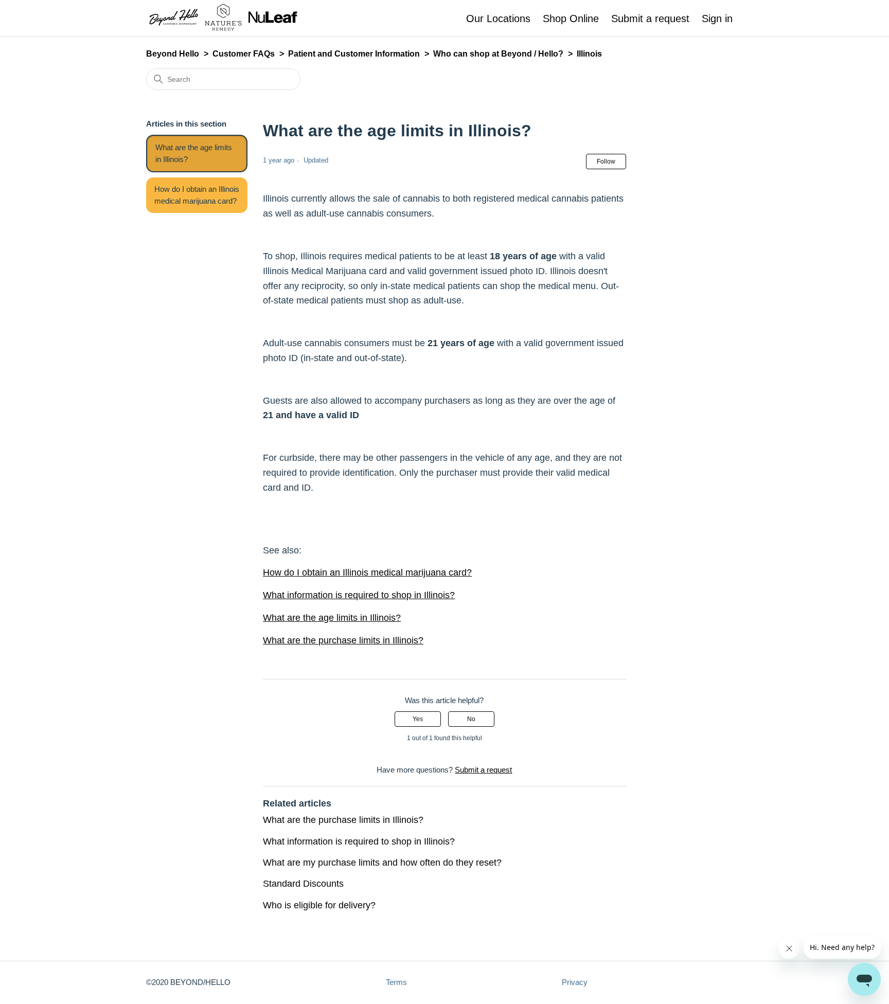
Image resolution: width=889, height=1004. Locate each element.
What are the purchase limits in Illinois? (343, 640)
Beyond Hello (172, 53)
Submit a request (650, 18)
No (471, 719)
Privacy (575, 982)
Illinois (589, 53)
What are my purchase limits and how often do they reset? (382, 862)
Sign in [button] (717, 18)
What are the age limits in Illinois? (193, 153)
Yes (418, 719)
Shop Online (571, 18)
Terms (396, 982)
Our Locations (498, 18)
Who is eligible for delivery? (319, 905)
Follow (606, 161)
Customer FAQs (243, 53)
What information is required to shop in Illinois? (359, 595)
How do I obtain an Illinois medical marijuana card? (196, 195)
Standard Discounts (303, 884)
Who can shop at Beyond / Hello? (498, 53)
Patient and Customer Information (354, 53)
